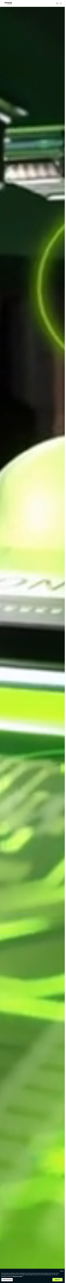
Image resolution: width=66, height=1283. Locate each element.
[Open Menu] (60, 3)
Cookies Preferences (7, 1279)
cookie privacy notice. (17, 1276)
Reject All (57, 1279)
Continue (62, 1271)
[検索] (57, 3)
